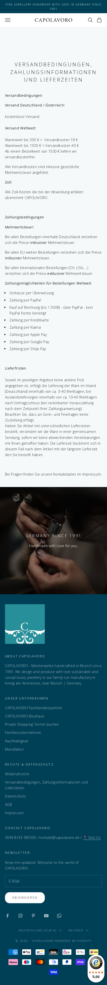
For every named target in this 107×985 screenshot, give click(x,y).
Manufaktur (14, 749)
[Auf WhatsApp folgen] (59, 915)
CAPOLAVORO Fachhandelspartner (33, 707)
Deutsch (75, 930)
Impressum (14, 812)
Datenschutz (15, 796)
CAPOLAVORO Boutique (24, 716)
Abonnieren (25, 897)
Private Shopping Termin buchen (32, 724)
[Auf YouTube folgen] (46, 915)
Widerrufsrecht (17, 774)
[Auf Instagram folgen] (20, 915)
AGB (8, 804)
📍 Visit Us (92, 837)
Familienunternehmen (23, 732)
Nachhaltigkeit (16, 741)
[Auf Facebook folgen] (7, 915)
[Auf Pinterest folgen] (33, 915)
